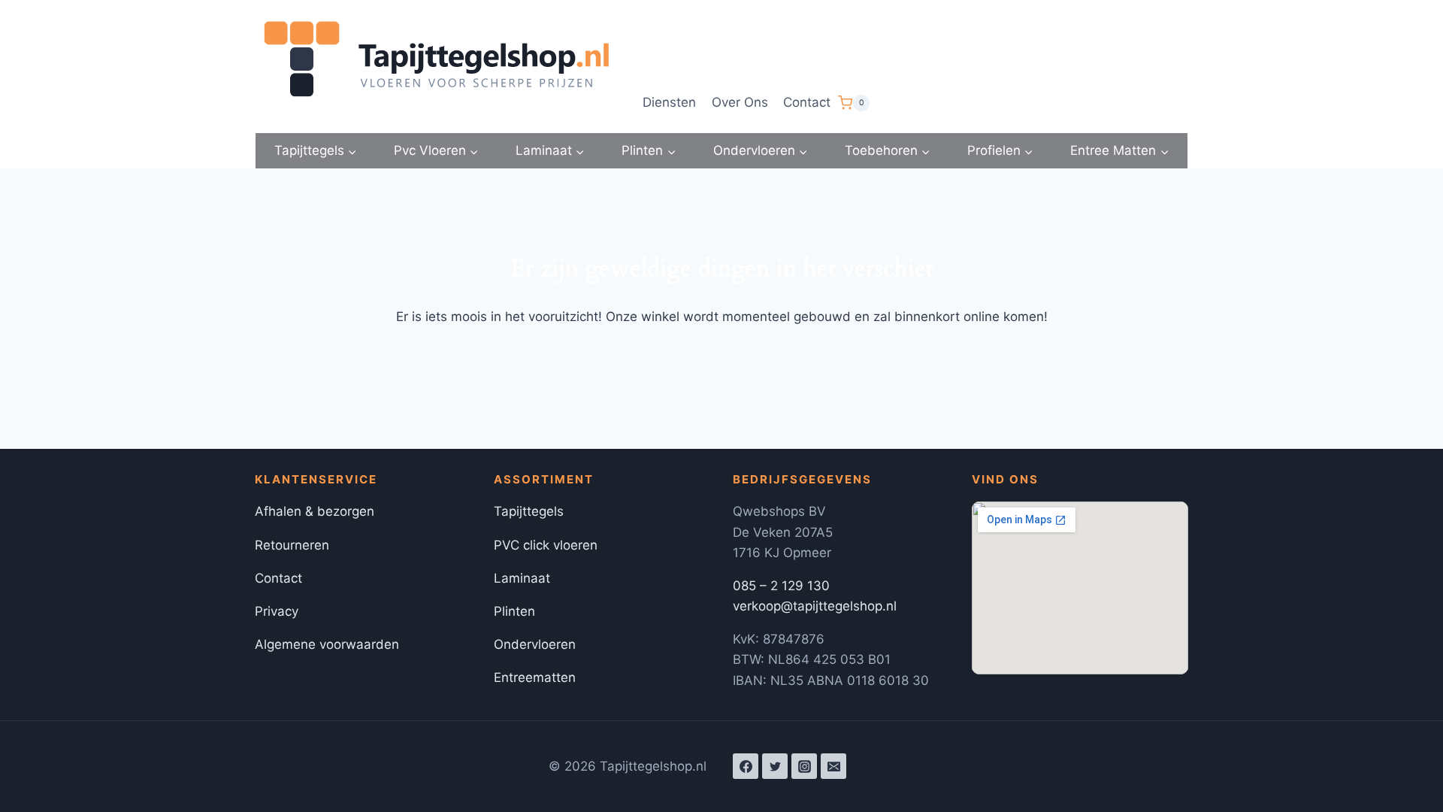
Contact (806, 102)
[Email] (833, 766)
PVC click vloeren (545, 545)
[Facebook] (745, 766)
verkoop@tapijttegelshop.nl (815, 606)
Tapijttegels (529, 511)
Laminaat (522, 578)
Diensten (669, 102)
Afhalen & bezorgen (314, 511)
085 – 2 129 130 (781, 585)
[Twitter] (775, 766)
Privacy (276, 611)
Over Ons (740, 102)
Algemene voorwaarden (327, 644)
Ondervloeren (535, 644)
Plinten (514, 611)
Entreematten (535, 677)
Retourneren (292, 545)
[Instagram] (804, 766)
